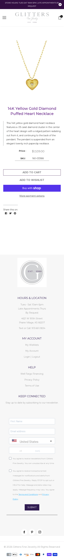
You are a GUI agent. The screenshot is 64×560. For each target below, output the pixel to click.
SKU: (22, 158)
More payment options (31, 195)
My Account (32, 350)
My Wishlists (32, 344)
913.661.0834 (38, 328)
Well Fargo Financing (32, 373)
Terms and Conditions (28, 494)
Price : (22, 150)
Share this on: (10, 209)
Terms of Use (32, 385)
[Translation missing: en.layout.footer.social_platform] (24, 532)
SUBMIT (32, 507)
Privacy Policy (31, 379)
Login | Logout (32, 356)
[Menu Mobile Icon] (4, 18)
